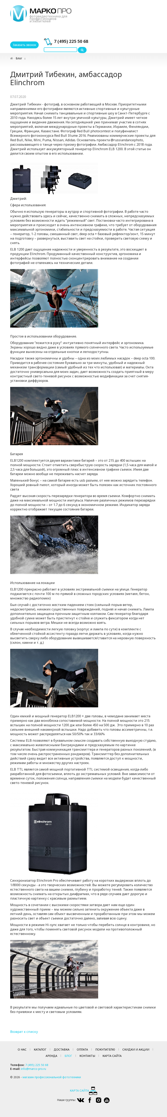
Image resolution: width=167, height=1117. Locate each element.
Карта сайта (112, 1056)
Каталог (40, 1049)
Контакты (87, 1056)
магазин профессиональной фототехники (52, 1077)
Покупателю (105, 1049)
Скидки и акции (135, 1049)
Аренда (51, 1056)
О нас (22, 1049)
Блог (19, 58)
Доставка (61, 1049)
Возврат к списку (24, 1031)
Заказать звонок (24, 45)
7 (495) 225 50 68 (71, 41)
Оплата (82, 1049)
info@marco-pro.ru (33, 1069)
